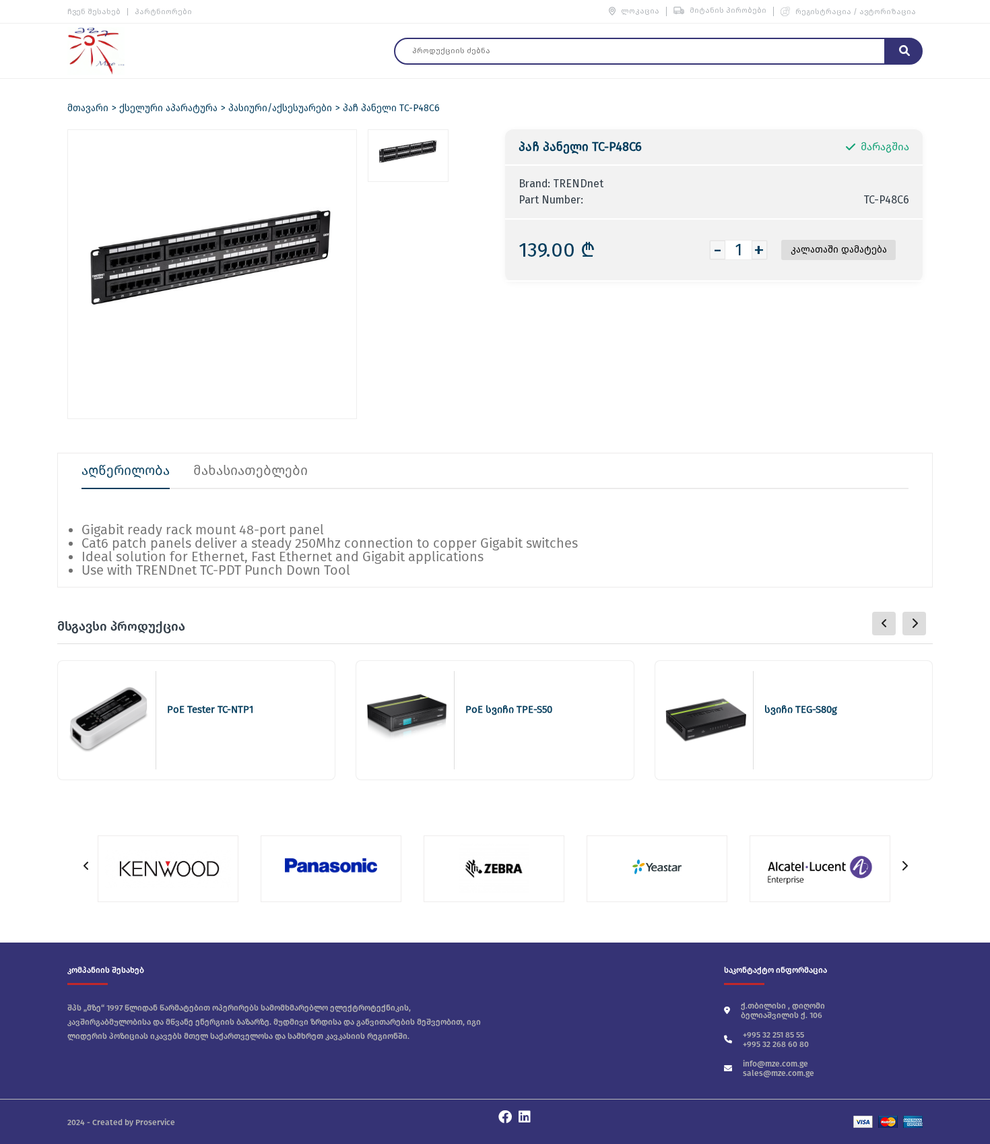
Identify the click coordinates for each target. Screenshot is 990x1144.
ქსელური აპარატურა (168, 108)
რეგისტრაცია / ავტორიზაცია (855, 11)
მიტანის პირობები (728, 10)
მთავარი (87, 108)
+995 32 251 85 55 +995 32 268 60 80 (776, 1039)
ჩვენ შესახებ (94, 11)
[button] (914, 623)
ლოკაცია (640, 11)
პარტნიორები (163, 11)
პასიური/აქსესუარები (280, 108)
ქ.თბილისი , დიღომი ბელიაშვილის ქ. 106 (783, 1010)
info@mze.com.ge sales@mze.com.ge (778, 1068)
